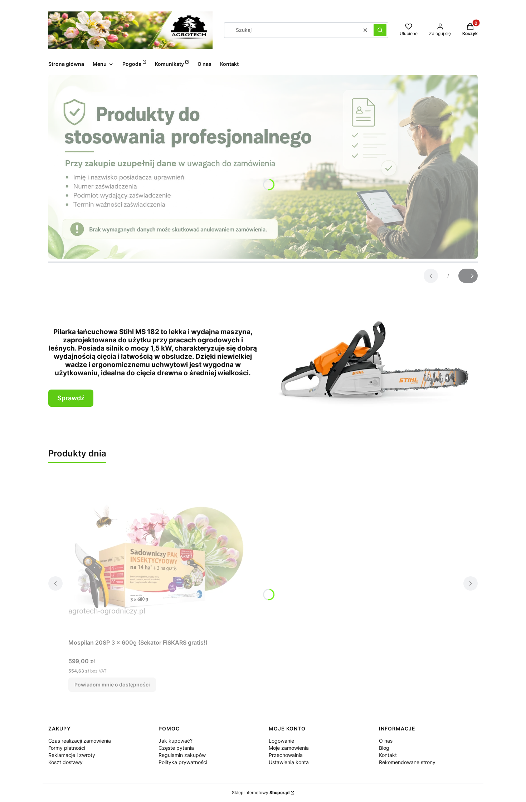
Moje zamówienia (289, 748)
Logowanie (281, 741)
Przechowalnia (286, 755)
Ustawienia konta (289, 762)
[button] (380, 30)
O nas (386, 741)
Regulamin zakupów (182, 755)
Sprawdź (70, 398)
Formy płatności (66, 748)
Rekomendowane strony (407, 762)
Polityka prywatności (183, 762)
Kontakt (388, 755)
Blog (384, 748)
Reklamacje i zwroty (71, 755)
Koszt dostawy (65, 762)
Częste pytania (176, 748)
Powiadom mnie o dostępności (112, 684)
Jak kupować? (176, 741)
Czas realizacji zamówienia (79, 741)
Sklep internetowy (260, 792)
